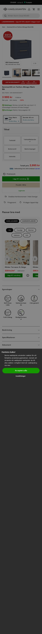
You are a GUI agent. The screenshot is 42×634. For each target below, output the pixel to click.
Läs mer (7, 365)
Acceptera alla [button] (21, 370)
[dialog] (21, 491)
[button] (21, 376)
